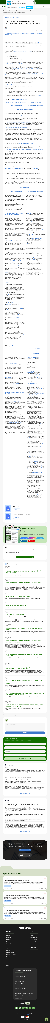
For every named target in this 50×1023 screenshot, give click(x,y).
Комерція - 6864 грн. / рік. (20, 978)
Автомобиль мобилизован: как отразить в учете (17, 910)
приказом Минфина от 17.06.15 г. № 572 (14, 63)
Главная (8, 935)
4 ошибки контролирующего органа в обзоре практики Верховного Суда (24, 824)
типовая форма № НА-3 (15, 422)
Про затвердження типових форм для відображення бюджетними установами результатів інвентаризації (25, 668)
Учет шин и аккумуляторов (11, 769)
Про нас (32, 935)
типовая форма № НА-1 (15, 401)
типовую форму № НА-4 (13, 363)
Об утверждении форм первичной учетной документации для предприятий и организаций (24, 706)
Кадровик (8, 950)
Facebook (25, 538)
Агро (7, 948)
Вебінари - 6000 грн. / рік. (20, 988)
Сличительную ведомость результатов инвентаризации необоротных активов (24, 149)
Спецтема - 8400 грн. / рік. (20, 974)
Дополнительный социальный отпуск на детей (17, 880)
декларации (13, 334)
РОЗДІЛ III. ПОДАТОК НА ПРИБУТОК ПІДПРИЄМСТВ (19, 596)
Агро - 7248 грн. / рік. (19, 981)
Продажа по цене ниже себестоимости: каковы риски (18, 777)
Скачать (16, 509)
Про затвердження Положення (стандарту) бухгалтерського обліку (24, 629)
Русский (27, 1003)
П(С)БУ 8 (39, 95)
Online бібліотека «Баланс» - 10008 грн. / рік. (24, 990)
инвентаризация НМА (30, 549)
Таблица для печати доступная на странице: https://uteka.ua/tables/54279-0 (23, 102)
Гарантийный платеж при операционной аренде (17, 786)
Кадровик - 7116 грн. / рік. (20, 976)
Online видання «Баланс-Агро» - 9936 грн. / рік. (25, 995)
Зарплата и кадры (12, 878)
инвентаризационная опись (12, 552)
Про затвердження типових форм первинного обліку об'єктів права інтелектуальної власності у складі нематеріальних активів (24, 682)
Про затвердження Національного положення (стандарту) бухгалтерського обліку (23, 641)
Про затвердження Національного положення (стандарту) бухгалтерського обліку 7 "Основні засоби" (23, 583)
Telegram (41, 538)
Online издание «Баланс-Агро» (13, 960)
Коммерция (7, 17)
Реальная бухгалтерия (11, 954)
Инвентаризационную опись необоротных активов (19, 122)
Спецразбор (9, 943)
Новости (8, 956)
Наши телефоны (34, 941)
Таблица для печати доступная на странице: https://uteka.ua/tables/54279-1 (23, 348)
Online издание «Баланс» (11, 958)
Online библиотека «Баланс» (12, 963)
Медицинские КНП (10, 952)
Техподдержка (33, 939)
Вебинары (8, 941)
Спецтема (8, 937)
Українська (22, 1003)
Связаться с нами (34, 937)
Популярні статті (18, 998)
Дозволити (30, 7)
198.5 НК (39, 499)
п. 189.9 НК (33, 259)
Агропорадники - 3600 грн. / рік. (21, 986)
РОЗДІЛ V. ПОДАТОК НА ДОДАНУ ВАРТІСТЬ (17, 605)
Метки (7, 965)
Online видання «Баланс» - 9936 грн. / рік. (24, 993)
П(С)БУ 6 (17, 317)
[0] (46, 1019)
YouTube (32, 540)
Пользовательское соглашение (37, 943)
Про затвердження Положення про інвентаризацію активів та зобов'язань (24, 655)
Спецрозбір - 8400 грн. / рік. (21, 983)
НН (23, 334)
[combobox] (25, 755)
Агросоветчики (9, 945)
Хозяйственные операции (14, 17)
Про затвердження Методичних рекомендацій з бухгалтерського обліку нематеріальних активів (25, 694)
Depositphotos (33, 951)
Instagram (33, 538)
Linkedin (25, 540)
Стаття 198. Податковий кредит (15, 614)
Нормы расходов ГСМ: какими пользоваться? (17, 895)
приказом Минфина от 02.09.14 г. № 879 (22, 51)
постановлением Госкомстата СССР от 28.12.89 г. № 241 (25, 68)
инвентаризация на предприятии (14, 549)
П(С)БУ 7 (25, 92)
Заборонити (22, 7)
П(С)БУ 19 (12, 225)
